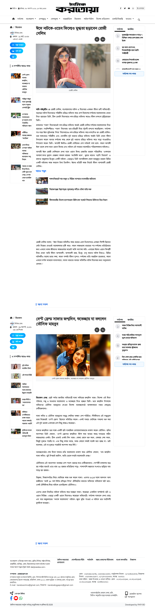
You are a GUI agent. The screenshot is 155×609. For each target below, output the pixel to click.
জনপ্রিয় (131, 29)
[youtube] (16, 598)
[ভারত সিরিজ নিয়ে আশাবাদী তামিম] (129, 327)
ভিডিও (14, 8)
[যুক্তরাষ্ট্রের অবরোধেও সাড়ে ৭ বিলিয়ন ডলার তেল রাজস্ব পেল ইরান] (129, 37)
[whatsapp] (20, 598)
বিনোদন (77, 18)
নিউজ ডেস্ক (18, 33)
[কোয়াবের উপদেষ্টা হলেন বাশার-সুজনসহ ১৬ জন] (129, 61)
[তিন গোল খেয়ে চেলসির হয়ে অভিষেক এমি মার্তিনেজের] (129, 358)
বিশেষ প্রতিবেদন (103, 18)
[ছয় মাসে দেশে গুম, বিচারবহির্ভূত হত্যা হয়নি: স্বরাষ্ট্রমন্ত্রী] (129, 50)
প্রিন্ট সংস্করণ (19, 45)
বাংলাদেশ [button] (30, 18)
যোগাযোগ (60, 562)
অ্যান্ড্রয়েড (131, 597)
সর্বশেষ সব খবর (129, 73)
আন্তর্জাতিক (67, 18)
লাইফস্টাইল (88, 18)
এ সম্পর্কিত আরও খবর (21, 65)
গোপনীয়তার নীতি (78, 559)
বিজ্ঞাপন (133, 559)
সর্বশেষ (20, 18)
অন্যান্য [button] (129, 18)
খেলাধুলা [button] (54, 18)
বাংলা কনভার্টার (121, 559)
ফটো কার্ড (18, 51)
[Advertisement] (21, 219)
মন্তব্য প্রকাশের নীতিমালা (104, 559)
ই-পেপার (140, 8)
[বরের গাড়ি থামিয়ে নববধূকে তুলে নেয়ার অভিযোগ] (129, 336)
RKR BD (141, 604)
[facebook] (11, 598)
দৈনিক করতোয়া (63, 559)
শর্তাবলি (90, 559)
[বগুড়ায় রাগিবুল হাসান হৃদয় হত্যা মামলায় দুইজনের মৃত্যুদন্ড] (129, 347)
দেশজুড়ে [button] (42, 18)
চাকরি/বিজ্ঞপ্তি (117, 18)
